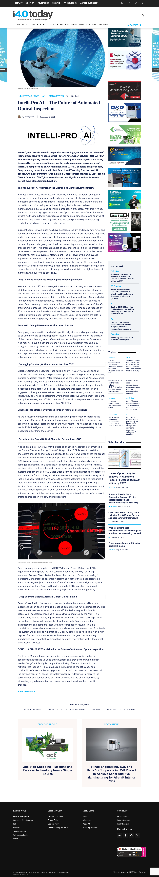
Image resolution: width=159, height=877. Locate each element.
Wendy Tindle (30, 117)
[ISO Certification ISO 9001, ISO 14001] (131, 852)
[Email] (97, 116)
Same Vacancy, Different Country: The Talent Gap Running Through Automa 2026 (133, 405)
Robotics (115, 271)
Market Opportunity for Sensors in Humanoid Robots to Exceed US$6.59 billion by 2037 (122, 277)
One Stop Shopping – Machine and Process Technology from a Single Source (48, 770)
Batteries (115, 334)
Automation (56, 96)
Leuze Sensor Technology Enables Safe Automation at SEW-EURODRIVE (115, 421)
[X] (74, 116)
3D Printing (116, 286)
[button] (143, 15)
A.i (43, 96)
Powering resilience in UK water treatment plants (122, 338)
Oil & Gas (130, 398)
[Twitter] (142, 3)
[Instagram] (135, 3)
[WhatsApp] (85, 116)
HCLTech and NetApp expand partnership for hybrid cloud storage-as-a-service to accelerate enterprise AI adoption (132, 425)
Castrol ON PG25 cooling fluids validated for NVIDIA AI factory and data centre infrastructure (122, 310)
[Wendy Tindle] (20, 116)
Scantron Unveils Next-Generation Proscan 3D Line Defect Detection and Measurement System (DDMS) (122, 294)
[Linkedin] (122, 3)
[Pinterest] (80, 116)
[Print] (102, 116)
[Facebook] (129, 3)
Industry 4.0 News (28, 96)
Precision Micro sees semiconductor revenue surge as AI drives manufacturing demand (121, 325)
